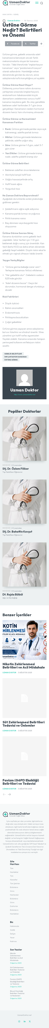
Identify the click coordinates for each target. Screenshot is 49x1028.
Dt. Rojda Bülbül (13, 594)
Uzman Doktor (13, 20)
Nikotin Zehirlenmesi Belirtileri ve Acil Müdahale (24, 665)
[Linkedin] (24, 1022)
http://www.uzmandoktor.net (24, 394)
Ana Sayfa (7, 14)
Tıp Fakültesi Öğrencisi (12, 472)
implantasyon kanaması (15, 357)
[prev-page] (4, 794)
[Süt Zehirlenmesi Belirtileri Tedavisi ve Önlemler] (24, 698)
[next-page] (9, 794)
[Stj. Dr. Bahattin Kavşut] (24, 502)
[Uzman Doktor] (5, 20)
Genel (16, 14)
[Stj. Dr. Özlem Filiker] (24, 439)
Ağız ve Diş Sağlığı (10, 598)
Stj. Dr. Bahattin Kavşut (17, 531)
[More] (41, 43)
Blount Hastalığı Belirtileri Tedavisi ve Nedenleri (17, 993)
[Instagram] (19, 1022)
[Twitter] (30, 1022)
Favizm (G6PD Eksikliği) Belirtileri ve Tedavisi (21, 782)
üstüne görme (11, 360)
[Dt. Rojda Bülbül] (24, 564)
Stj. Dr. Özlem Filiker (16, 468)
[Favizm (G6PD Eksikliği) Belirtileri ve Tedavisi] (24, 756)
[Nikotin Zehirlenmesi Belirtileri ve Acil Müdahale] (24, 640)
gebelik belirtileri (13, 354)
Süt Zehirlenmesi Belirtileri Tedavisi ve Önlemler (24, 723)
